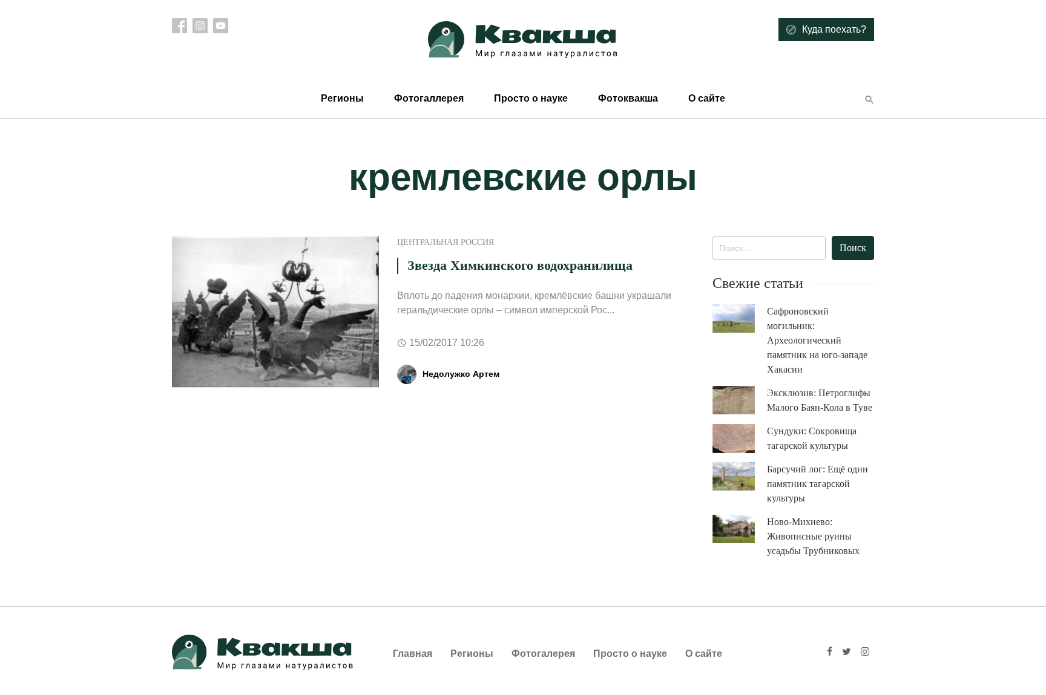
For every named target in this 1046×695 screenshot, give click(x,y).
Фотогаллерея (429, 98)
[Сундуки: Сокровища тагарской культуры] (739, 438)
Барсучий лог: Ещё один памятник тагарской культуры (817, 483)
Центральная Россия (445, 242)
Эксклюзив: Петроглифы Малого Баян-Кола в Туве (819, 400)
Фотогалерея (543, 653)
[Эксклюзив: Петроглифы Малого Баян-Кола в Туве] (739, 400)
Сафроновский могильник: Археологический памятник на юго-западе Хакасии (817, 340)
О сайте (706, 98)
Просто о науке (531, 98)
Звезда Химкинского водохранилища (520, 265)
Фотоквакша (628, 98)
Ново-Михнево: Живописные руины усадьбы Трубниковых (813, 536)
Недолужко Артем (461, 374)
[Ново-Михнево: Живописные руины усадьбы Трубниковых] (739, 529)
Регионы (342, 98)
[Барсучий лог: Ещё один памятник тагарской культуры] (739, 476)
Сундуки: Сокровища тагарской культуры (812, 438)
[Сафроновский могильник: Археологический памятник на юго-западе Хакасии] (739, 318)
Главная (412, 653)
